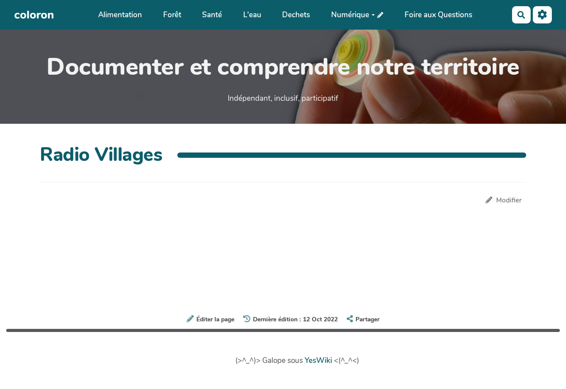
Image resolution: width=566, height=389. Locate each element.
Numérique (350, 15)
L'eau (252, 15)
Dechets (296, 15)
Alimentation (120, 15)
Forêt (172, 15)
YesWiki (318, 360)
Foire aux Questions (438, 15)
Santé (212, 15)
